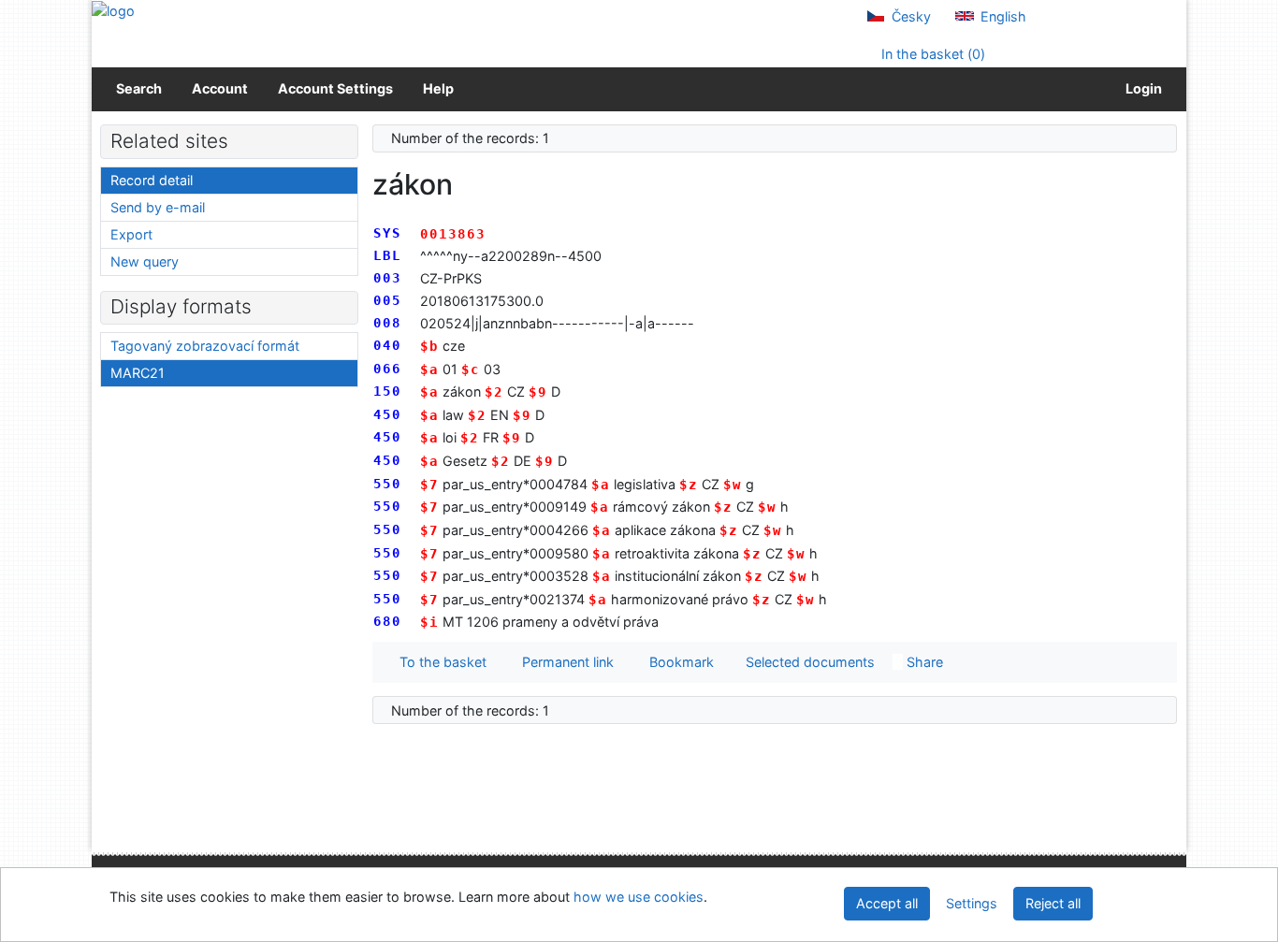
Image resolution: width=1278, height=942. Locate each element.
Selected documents (808, 662)
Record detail (151, 180)
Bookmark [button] (678, 662)
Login (1141, 88)
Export (131, 234)
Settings (971, 903)
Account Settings (335, 88)
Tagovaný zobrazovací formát (204, 346)
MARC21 (137, 373)
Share (923, 662)
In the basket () (931, 54)
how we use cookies (639, 897)
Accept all (887, 903)
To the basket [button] (439, 662)
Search (139, 88)
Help (438, 88)
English (1001, 16)
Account (220, 88)
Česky (909, 16)
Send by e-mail (157, 207)
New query (144, 261)
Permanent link (564, 662)
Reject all (1053, 903)
